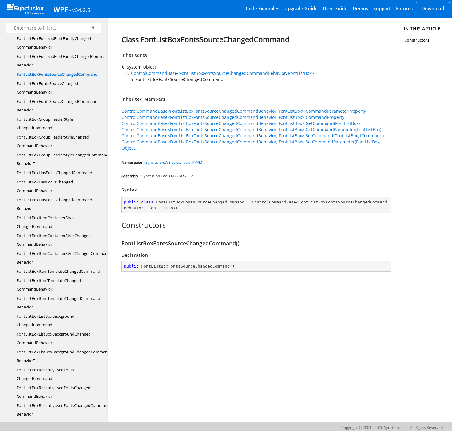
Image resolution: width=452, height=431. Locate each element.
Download (433, 8)
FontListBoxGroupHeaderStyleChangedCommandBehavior (53, 141)
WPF (61, 9)
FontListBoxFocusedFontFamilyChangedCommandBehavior (54, 43)
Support (382, 8)
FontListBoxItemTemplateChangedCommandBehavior (49, 285)
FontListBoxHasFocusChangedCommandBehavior (45, 186)
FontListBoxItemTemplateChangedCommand (58, 271)
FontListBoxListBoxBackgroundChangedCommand (45, 320)
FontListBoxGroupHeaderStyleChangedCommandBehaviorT (63, 159)
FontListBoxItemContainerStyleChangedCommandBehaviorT (63, 258)
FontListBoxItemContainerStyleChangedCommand (45, 222)
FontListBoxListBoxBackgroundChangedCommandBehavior (54, 338)
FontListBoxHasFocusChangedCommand (54, 172)
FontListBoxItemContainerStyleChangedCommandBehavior (54, 240)
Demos (360, 8)
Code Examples (262, 8)
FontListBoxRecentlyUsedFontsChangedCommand (45, 374)
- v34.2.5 (79, 9)
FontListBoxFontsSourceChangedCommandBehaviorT (57, 106)
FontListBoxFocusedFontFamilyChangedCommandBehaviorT (63, 61)
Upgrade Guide (301, 8)
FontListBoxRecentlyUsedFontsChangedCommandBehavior (53, 392)
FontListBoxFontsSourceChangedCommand (57, 74)
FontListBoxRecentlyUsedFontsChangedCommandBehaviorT (63, 410)
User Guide (335, 8)
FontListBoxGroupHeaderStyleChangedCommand (45, 123)
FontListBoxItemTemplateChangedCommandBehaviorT (58, 303)
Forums (404, 8)
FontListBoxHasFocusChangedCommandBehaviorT (54, 204)
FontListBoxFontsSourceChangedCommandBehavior (47, 88)
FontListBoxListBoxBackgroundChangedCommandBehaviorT (63, 356)
